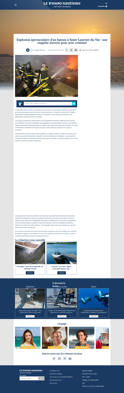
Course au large (62, 286)
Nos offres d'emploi (56, 374)
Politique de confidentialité (90, 380)
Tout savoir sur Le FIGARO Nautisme (61, 377)
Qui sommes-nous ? (56, 380)
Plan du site (53, 383)
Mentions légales (87, 371)
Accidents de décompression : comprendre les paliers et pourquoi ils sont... (94, 312)
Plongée (93, 286)
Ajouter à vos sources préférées (90, 50)
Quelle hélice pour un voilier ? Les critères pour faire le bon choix (30, 311)
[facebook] (54, 358)
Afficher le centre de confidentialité (93, 386)
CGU (83, 383)
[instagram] (59, 358)
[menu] (16, 5)
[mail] (106, 6)
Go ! (41, 378)
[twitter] (64, 358)
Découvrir (30, 316)
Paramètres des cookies (89, 374)
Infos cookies (86, 377)
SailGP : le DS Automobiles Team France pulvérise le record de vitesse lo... (61, 311)
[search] (106, 3)
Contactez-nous (55, 371)
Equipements (30, 286)
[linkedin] (70, 358)
